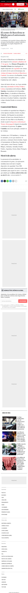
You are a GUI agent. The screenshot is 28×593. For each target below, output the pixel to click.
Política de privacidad (7, 556)
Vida (3, 497)
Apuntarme (22, 301)
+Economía (4, 507)
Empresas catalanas (7, 561)
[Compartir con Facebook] (2, 181)
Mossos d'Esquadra (7, 53)
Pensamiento (5, 502)
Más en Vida (6, 413)
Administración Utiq (7, 568)
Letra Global (5, 530)
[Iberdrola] (21, 9)
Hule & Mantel (5, 537)
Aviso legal (4, 549)
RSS (2, 554)
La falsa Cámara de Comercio (11, 1)
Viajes (3, 504)
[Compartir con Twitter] (5, 181)
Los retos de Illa (22, 1)
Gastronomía (5, 509)
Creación (4, 500)
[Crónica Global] (8, 4)
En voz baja (4, 514)
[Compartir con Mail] (13, 181)
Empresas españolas (7, 563)
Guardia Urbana (17, 53)
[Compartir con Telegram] (10, 181)
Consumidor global (7, 535)
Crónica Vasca (5, 525)
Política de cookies (6, 558)
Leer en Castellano (4, 6)
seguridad (17, 68)
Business (4, 495)
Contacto (4, 551)
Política (4, 492)
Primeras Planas (6, 512)
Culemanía (4, 528)
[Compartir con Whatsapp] (7, 181)
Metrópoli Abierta (6, 523)
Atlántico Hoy (5, 533)
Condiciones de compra (8, 566)
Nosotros (4, 546)
